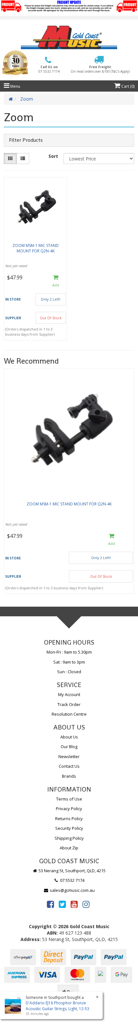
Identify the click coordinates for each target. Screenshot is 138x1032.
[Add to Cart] (55, 281)
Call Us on (49, 69)
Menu (14, 86)
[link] (50, 904)
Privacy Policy (69, 808)
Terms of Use (69, 799)
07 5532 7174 (71, 880)
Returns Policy (69, 818)
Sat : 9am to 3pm (69, 662)
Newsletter (69, 756)
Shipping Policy (69, 838)
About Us (69, 737)
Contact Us (69, 766)
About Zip (69, 848)
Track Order (69, 704)
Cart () (127, 86)
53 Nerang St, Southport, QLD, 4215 (72, 871)
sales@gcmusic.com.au (72, 890)
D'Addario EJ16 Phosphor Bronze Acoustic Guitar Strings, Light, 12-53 (57, 1005)
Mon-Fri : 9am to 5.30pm (69, 652)
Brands (69, 776)
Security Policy (69, 828)
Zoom (26, 99)
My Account (69, 694)
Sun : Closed (69, 671)
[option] (69, 482)
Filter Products (26, 140)
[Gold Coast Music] (69, 37)
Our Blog (69, 746)
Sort (53, 156)
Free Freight (100, 69)
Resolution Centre (69, 714)
